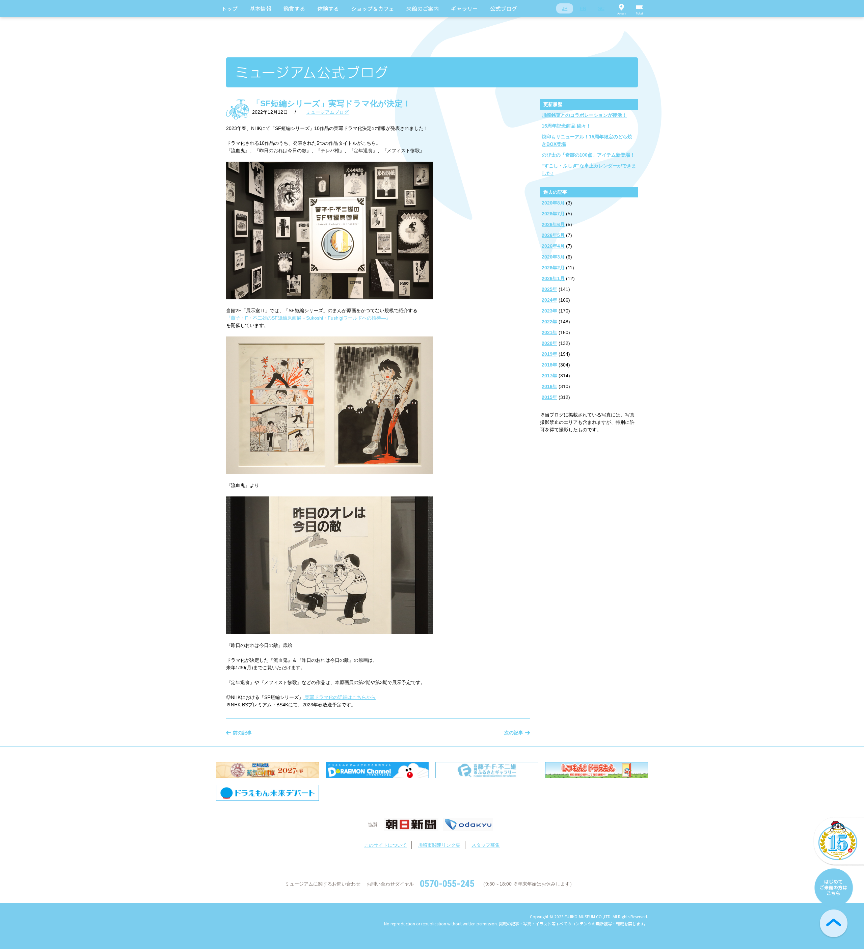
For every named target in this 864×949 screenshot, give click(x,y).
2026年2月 (553, 267)
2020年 (549, 343)
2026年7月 (553, 213)
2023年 (549, 311)
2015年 (549, 397)
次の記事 (513, 732)
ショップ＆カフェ (372, 8)
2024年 (549, 300)
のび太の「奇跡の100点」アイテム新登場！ (588, 155)
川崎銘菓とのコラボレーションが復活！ (584, 115)
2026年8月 (553, 203)
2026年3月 (553, 257)
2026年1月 (553, 278)
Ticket (639, 8)
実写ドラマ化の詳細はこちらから (339, 697)
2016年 (549, 386)
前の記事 (242, 732)
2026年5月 (553, 235)
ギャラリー (464, 8)
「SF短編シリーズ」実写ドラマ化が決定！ (331, 103)
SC (601, 8)
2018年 (549, 365)
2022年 (549, 321)
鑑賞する (294, 8)
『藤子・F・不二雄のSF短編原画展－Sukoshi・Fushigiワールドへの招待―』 (308, 318)
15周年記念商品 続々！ (566, 126)
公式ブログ (503, 8)
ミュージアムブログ (327, 112)
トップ (229, 8)
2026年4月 (553, 246)
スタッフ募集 (485, 845)
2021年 (549, 332)
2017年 (549, 375)
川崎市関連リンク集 (439, 845)
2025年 (549, 289)
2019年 (549, 354)
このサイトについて (385, 845)
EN (583, 8)
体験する (328, 8)
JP (564, 8)
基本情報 (260, 8)
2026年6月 (553, 224)
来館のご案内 (422, 8)
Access (621, 8)
